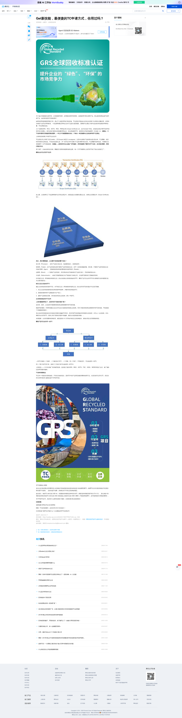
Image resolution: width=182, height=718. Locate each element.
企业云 (69, 699)
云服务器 (56, 695)
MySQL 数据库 (124, 699)
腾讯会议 (56, 699)
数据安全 (43, 703)
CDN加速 (82, 699)
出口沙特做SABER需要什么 (46, 563)
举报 (108, 22)
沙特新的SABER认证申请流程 (47, 586)
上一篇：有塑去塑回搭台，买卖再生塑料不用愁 (48, 529)
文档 (150, 6)
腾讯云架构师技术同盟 (91, 675)
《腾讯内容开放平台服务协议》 (94, 519)
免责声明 (118, 675)
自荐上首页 (58, 677)
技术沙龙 (27, 677)
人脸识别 (43, 699)
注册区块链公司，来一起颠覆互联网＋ (49, 626)
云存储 (135, 695)
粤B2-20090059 (95, 712)
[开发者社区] (16, 6)
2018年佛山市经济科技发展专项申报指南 (50, 615)
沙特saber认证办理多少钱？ (46, 551)
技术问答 (27, 675)
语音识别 (149, 699)
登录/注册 (174, 6)
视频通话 (96, 699)
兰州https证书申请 (43, 557)
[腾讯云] (5, 6)
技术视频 (27, 680)
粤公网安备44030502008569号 (109, 712)
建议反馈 (156, 6)
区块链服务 (70, 695)
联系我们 (118, 677)
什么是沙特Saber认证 (44, 592)
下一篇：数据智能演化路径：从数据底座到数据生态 (49, 532)
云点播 (95, 703)
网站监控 (135, 703)
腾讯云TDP (88, 680)
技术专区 (27, 687)
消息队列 (82, 695)
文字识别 (82, 703)
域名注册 (43, 695)
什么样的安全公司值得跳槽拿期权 (48, 649)
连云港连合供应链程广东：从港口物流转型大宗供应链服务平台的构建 (59, 609)
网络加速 (96, 695)
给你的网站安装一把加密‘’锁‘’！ (47, 603)
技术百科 (27, 685)
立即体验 (102, 32)
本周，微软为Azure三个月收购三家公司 (50, 632)
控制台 (163, 6)
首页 (3, 11)
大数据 (108, 703)
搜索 (163, 10)
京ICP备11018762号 (104, 714)
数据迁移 (149, 703)
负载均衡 (56, 703)
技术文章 (27, 672)
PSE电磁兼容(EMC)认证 (45, 580)
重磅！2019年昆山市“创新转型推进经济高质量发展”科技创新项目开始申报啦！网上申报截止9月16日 (62, 638)
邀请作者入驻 (58, 675)
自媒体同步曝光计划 (60, 672)
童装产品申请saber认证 (45, 568)
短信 (68, 703)
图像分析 (109, 699)
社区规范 (118, 672)
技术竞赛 (57, 680)
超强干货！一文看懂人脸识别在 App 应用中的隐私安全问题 (55, 643)
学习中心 (27, 682)
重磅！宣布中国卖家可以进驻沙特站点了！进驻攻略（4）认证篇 (57, 574)
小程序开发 (123, 703)
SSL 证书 (135, 699)
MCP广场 (43, 11)
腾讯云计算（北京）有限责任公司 (80, 714)
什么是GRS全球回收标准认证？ (47, 545)
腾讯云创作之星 (89, 677)
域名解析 (122, 695)
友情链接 (118, 680)
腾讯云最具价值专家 (90, 672)
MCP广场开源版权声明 (121, 682)
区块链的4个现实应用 (44, 597)
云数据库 (109, 695)
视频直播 (149, 695)
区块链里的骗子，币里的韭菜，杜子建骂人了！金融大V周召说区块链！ (59, 620)
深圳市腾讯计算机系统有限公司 (73, 712)
